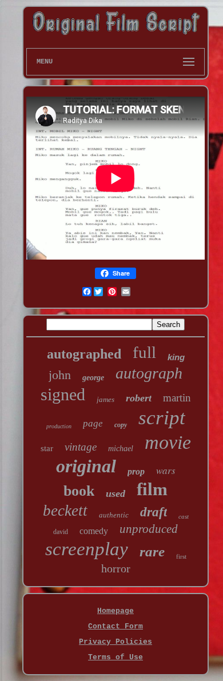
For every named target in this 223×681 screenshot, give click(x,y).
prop (136, 471)
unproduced (149, 529)
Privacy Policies (115, 642)
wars (166, 470)
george (93, 377)
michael (120, 448)
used (115, 493)
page (93, 423)
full (144, 352)
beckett (65, 510)
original (86, 466)
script (161, 418)
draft (153, 512)
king (176, 357)
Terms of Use (115, 657)
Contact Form (115, 626)
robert (139, 398)
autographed (84, 354)
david (60, 532)
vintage (81, 447)
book (78, 491)
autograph (149, 373)
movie (168, 442)
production (58, 426)
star (47, 448)
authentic (114, 515)
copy (120, 425)
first (181, 556)
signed (63, 394)
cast (183, 516)
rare (152, 551)
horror (115, 568)
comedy (93, 531)
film (152, 489)
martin (177, 398)
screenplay (86, 549)
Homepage (115, 611)
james (105, 399)
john (60, 375)
